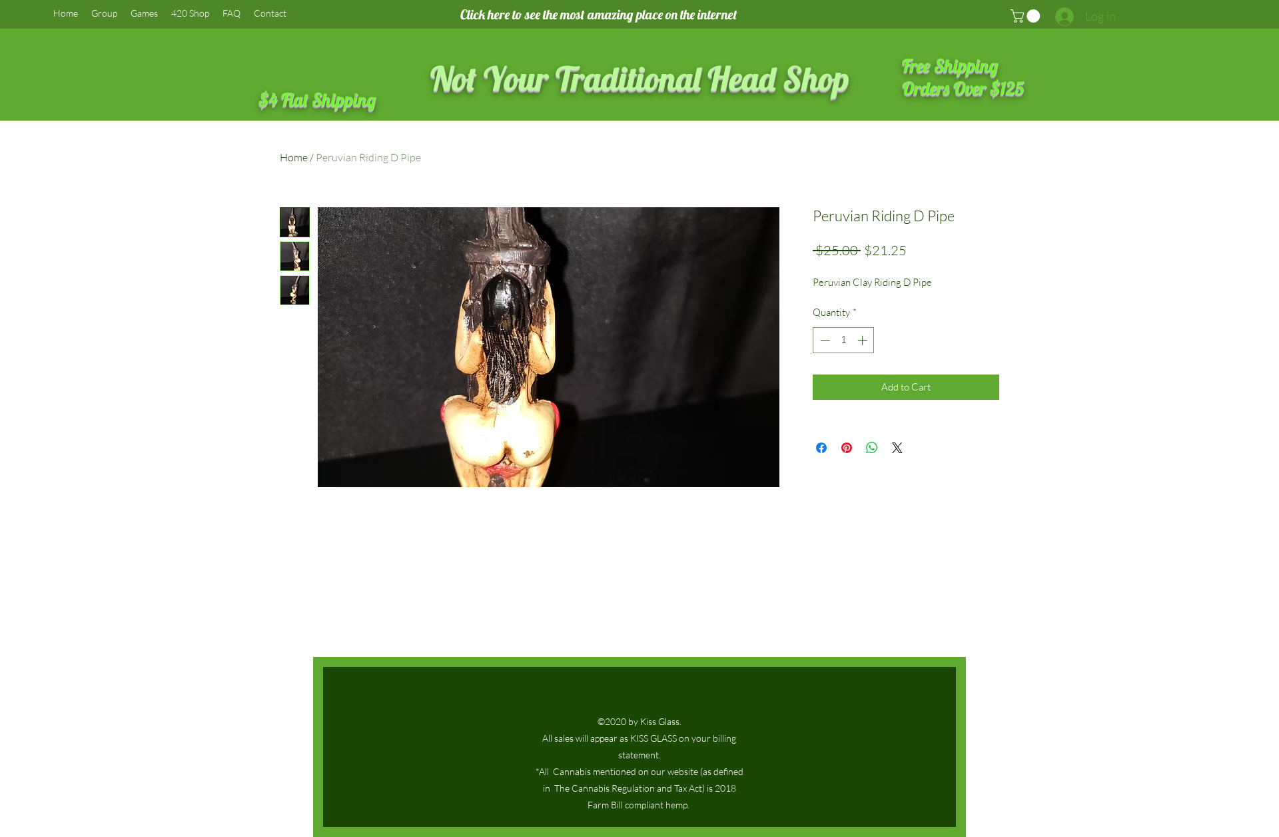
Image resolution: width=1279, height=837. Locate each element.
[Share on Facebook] (821, 448)
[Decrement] (824, 340)
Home (294, 157)
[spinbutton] (844, 340)
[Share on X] (897, 448)
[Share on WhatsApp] (872, 448)
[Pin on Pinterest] (847, 448)
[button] (1027, 16)
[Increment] (864, 340)
